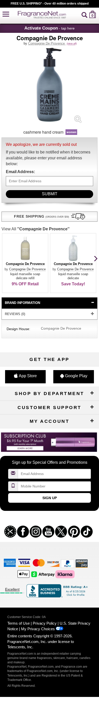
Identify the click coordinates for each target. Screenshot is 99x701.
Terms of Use (18, 623)
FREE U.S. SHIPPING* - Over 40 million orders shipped (50, 3)
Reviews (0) (15, 314)
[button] (6, 14)
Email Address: (20, 172)
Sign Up (49, 498)
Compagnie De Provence (47, 43)
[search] (84, 14)
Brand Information (22, 303)
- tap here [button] (49, 28)
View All (36, 229)
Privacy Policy (45, 623)
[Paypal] (67, 563)
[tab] (49, 303)
